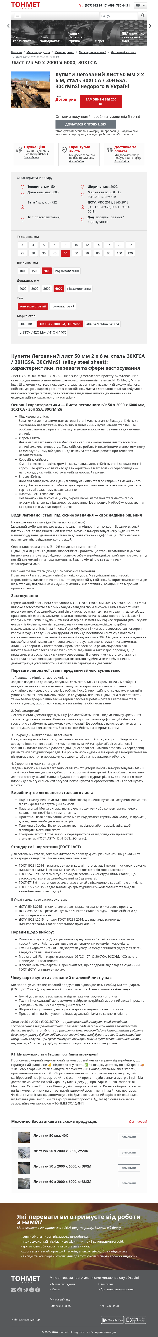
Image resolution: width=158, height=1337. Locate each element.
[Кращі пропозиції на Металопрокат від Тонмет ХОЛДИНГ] (25, 5)
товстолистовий (32, 306)
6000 (58, 288)
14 (98, 245)
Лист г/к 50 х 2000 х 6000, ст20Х (61, 1150)
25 (22, 253)
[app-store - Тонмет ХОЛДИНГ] (135, 1320)
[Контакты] (81, 5)
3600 (46, 288)
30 (33, 253)
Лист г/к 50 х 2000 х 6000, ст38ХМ (62, 1166)
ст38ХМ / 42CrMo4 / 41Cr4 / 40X (42, 332)
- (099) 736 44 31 (108, 1306)
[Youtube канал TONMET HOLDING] (20, 1289)
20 (119, 245)
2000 (46, 271)
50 (65, 253)
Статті (56, 1289)
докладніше (31, 157)
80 (98, 253)
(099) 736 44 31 (119, 5)
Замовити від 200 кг (101, 101)
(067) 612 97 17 (96, 5)
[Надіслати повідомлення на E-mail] (14, 1289)
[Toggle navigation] (17, 16)
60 (76, 253)
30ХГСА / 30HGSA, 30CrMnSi (60, 324)
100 (119, 253)
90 (108, 253)
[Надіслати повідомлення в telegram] (26, 1289)
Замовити (129, 1137)
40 (54, 253)
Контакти (107, 1284)
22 (130, 245)
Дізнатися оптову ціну (85, 124)
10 (76, 245)
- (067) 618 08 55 (60, 1306)
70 (87, 253)
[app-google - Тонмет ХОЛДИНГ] (112, 1320)
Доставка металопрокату (117, 1289)
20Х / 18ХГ (26, 324)
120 (130, 253)
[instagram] (37, 1289)
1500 (34, 271)
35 (44, 253)
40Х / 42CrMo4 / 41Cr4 (103, 324)
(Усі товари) (138, 1121)
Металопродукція (63, 1284)
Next (150, 26)
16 (108, 245)
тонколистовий (62, 306)
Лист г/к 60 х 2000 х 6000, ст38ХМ (62, 1181)
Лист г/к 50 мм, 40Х (51, 1135)
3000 (34, 288)
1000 (22, 271)
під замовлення (67, 271)
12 (87, 245)
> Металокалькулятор (25, 1319)
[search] (143, 16)
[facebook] (32, 1289)
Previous (8, 26)
